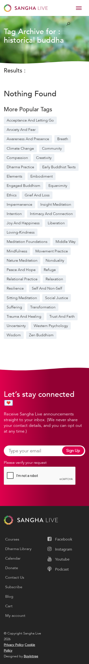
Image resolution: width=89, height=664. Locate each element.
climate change (20, 148)
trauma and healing (24, 316)
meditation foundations (27, 241)
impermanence (19, 204)
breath (62, 139)
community (52, 148)
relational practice (22, 279)
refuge (50, 269)
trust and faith (62, 316)
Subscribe (13, 587)
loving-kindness (21, 232)
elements (14, 176)
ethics (12, 195)
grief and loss (37, 195)
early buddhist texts (59, 167)
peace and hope (21, 269)
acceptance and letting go (30, 120)
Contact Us (14, 577)
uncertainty (16, 325)
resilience (15, 288)
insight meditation (55, 204)
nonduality (55, 260)
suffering (14, 307)
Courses (12, 539)
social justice (56, 298)
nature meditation (22, 260)
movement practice (51, 251)
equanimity (57, 185)
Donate (11, 568)
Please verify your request (25, 462)
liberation (56, 223)
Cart (9, 606)
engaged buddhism (23, 185)
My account (15, 615)
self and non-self (47, 288)
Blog (9, 596)
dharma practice (20, 167)
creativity (44, 157)
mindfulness (17, 251)
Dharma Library (18, 549)
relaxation (54, 279)
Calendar (13, 558)
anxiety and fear (21, 129)
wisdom (14, 335)
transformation (43, 307)
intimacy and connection (51, 213)
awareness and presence (28, 139)
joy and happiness (23, 223)
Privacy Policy (14, 645)
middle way (65, 241)
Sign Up (73, 450)
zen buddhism (41, 335)
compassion (17, 157)
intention (14, 213)
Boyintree (31, 656)
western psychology (51, 325)
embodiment (41, 176)
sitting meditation (22, 298)
